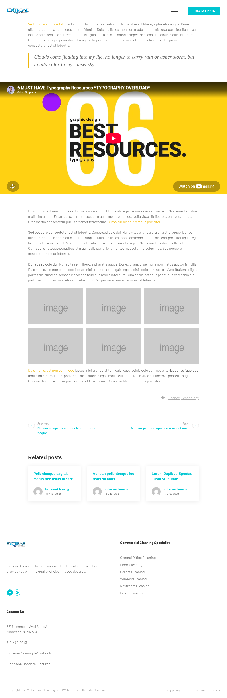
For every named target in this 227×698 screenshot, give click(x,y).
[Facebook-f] (10, 592)
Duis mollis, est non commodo (51, 370)
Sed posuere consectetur (47, 24)
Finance (174, 398)
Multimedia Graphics (92, 690)
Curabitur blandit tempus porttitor (134, 222)
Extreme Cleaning (57, 489)
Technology (190, 398)
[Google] (17, 592)
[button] (174, 10)
